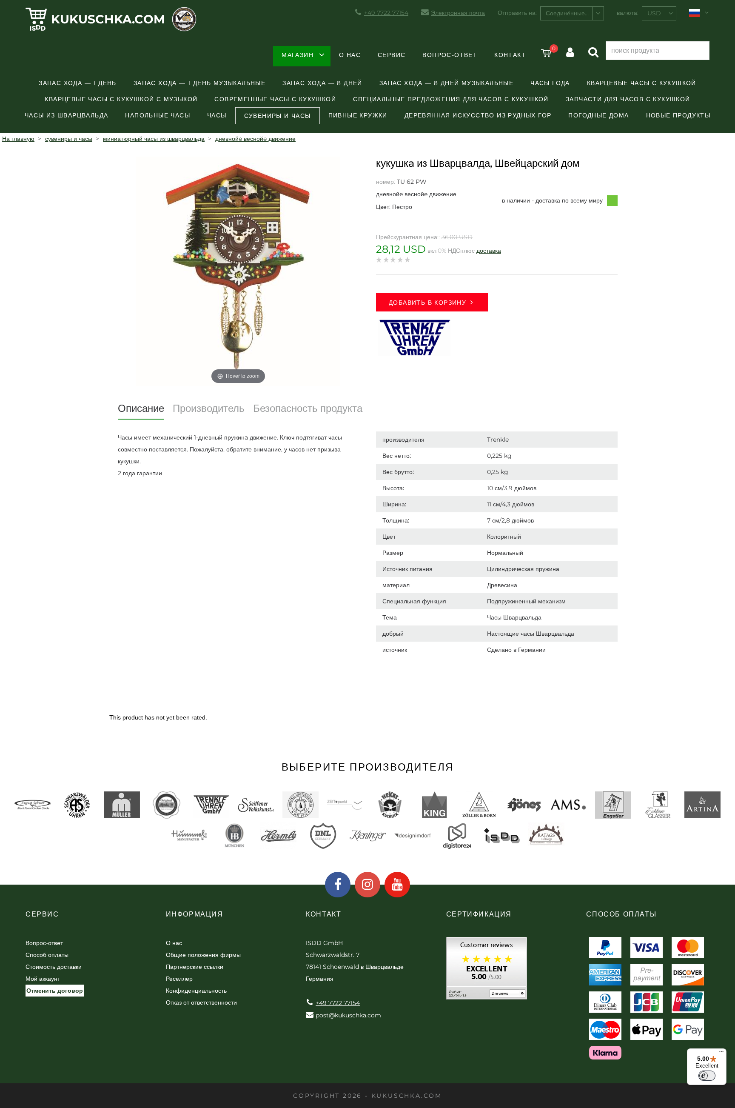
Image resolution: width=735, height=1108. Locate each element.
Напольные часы (157, 115)
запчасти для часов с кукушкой (628, 99)
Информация (194, 914)
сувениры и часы (277, 116)
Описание (141, 408)
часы (217, 115)
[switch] (706, 1076)
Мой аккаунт (43, 978)
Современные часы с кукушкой (275, 99)
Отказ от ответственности (201, 1002)
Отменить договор (54, 990)
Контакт (510, 55)
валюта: (627, 13)
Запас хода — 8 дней (322, 83)
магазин (297, 55)
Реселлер (179, 978)
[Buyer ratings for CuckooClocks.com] (486, 971)
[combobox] (572, 13)
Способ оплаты (47, 955)
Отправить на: (517, 13)
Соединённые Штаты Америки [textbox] (575, 13)
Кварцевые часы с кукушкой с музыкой (121, 99)
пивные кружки (357, 115)
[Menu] (721, 1053)
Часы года (550, 83)
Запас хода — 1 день (78, 83)
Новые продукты (678, 115)
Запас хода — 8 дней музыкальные (446, 83)
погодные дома (598, 115)
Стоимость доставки (54, 967)
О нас (350, 55)
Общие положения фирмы (203, 955)
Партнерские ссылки (194, 967)
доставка (488, 250)
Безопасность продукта (307, 408)
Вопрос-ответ (449, 55)
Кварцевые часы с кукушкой (641, 83)
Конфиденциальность (196, 990)
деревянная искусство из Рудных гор (478, 115)
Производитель (209, 408)
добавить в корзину (427, 302)
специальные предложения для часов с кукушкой (451, 99)
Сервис (391, 55)
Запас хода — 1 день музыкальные (199, 83)
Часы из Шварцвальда (66, 115)
